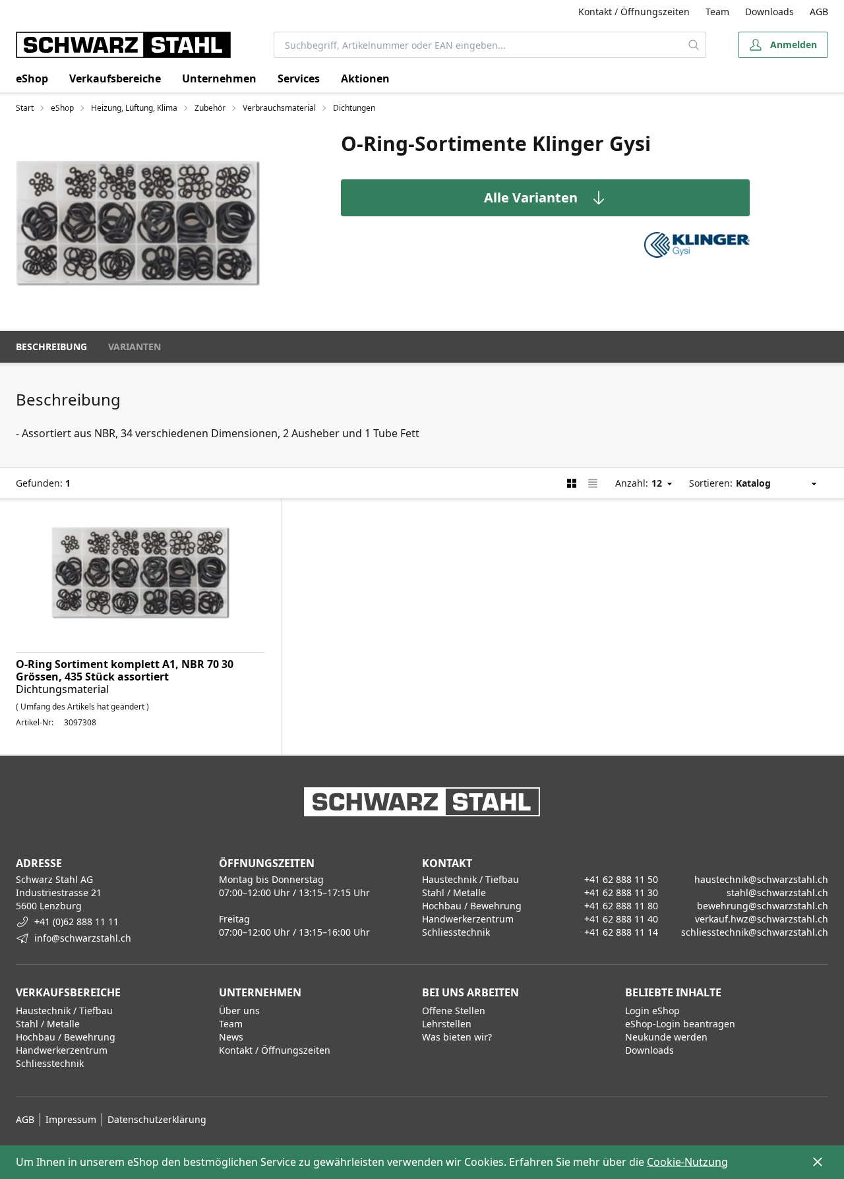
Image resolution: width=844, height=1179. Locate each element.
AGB (819, 11)
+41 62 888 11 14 (621, 932)
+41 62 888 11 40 (621, 919)
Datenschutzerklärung (156, 1119)
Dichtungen (354, 108)
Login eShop (652, 1010)
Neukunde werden (666, 1037)
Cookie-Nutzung (687, 1162)
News (231, 1037)
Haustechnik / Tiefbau (64, 1010)
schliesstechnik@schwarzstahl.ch (754, 932)
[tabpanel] (138, 223)
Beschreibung (51, 346)
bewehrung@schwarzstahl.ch (762, 905)
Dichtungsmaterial (62, 689)
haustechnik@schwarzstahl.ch (761, 879)
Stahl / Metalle (48, 1023)
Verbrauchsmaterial (279, 108)
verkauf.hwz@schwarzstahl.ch (761, 919)
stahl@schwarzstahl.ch (777, 892)
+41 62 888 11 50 (621, 879)
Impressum (70, 1119)
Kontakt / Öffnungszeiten (634, 11)
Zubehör (210, 108)
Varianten (134, 346)
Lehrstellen (446, 1023)
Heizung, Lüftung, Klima (134, 108)
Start (25, 108)
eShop (32, 78)
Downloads (769, 11)
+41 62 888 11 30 (621, 892)
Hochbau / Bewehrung (65, 1037)
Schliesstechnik (50, 1063)
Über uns (239, 1010)
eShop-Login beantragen (680, 1023)
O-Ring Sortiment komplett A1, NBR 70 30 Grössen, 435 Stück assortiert (124, 670)
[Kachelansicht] (571, 483)
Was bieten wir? (457, 1037)
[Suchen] (693, 45)
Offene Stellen (453, 1010)
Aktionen (365, 78)
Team (717, 11)
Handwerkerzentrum (61, 1050)
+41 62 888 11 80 (621, 905)
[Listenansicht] (592, 483)
